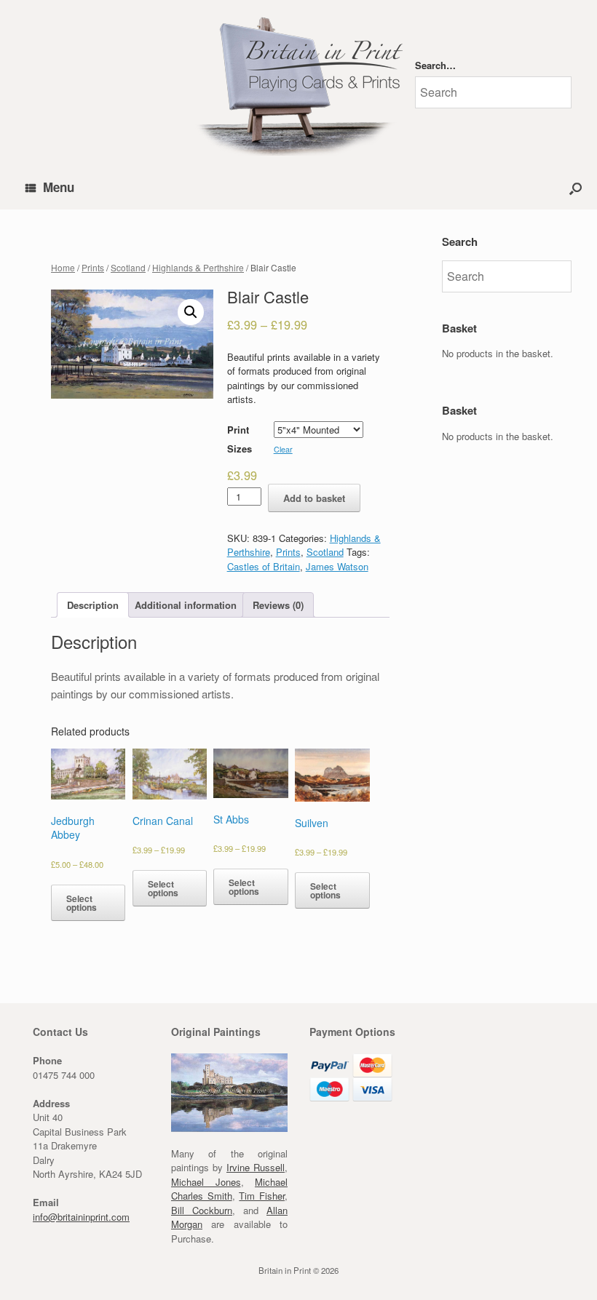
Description (93, 605)
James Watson (337, 566)
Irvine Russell (255, 1167)
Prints (93, 267)
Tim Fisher (262, 1196)
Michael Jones (206, 1182)
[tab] (93, 605)
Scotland (128, 267)
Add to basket (314, 498)
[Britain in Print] (298, 83)
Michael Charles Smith (229, 1189)
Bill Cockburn (201, 1210)
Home (63, 267)
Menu (58, 187)
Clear (283, 449)
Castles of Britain (263, 566)
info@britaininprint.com (81, 1217)
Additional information (186, 605)
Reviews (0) (278, 605)
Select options (81, 903)
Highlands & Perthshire (198, 267)
